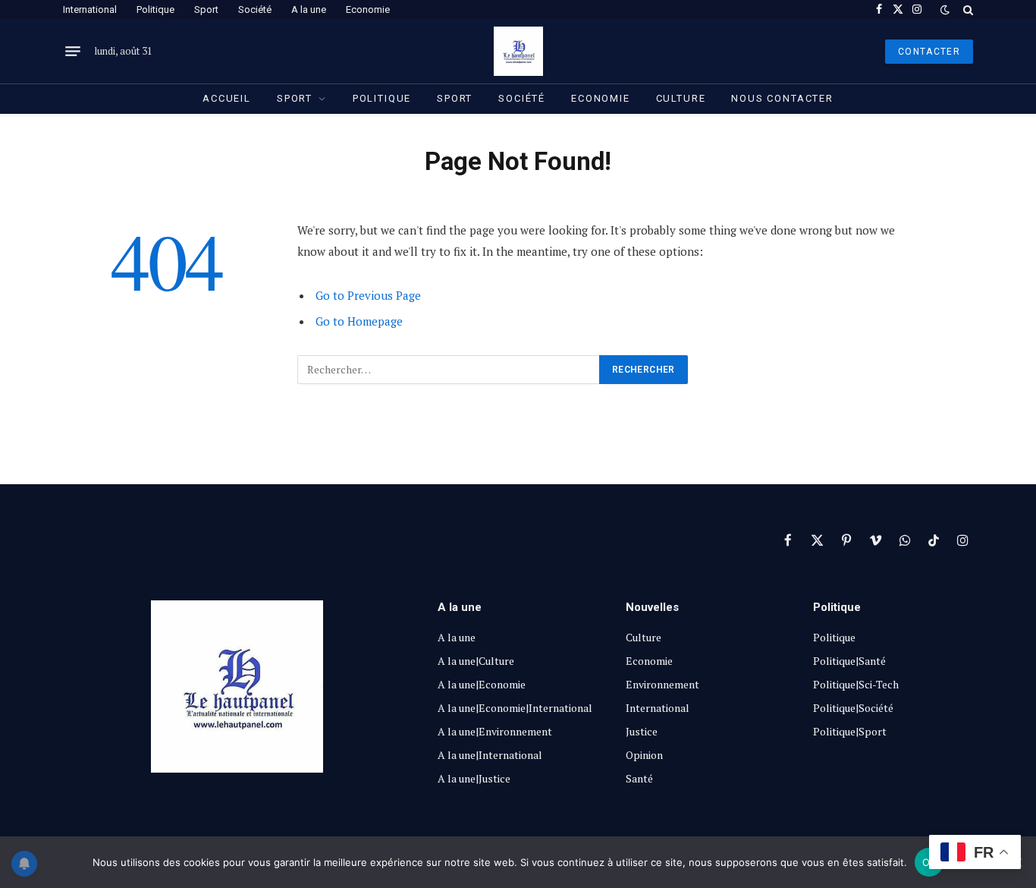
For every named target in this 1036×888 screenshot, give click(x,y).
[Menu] (72, 52)
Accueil (226, 98)
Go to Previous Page (368, 295)
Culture (681, 98)
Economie (368, 9)
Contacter (929, 51)
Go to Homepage (359, 321)
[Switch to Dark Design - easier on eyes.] (945, 10)
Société (255, 9)
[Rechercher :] (449, 369)
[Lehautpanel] (518, 51)
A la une (308, 9)
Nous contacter (782, 98)
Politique (155, 9)
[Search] (966, 9)
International (90, 9)
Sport (206, 9)
